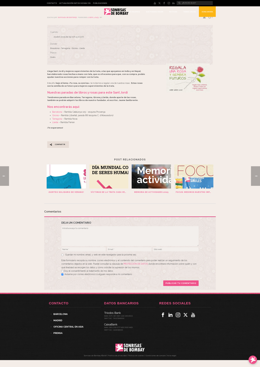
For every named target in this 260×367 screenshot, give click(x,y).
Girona (55, 115)
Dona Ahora (207, 12)
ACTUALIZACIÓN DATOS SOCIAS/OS (75, 3)
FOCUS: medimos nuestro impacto (195, 192)
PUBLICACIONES (100, 3)
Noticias (173, 12)
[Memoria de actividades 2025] (151, 176)
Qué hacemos (133, 12)
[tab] (75, 314)
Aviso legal (171, 356)
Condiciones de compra (156, 356)
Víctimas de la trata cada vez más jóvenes (109, 192)
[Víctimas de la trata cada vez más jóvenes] (108, 176)
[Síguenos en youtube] (193, 315)
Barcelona (57, 112)
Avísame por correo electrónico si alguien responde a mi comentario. (98, 274)
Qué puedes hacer (154, 12)
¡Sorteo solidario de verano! (66, 192)
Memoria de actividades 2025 (151, 192)
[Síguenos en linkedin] (170, 315)
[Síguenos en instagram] (178, 315)
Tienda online (189, 12)
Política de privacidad (117, 356)
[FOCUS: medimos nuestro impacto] (194, 176)
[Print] (204, 17)
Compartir (60, 144)
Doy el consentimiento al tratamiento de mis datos (88, 271)
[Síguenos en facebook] (163, 315)
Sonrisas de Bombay (67, 17)
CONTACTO (52, 3)
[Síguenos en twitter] (185, 315)
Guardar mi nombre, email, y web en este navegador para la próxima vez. (101, 254)
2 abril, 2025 (93, 17)
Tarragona (57, 119)
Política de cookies (136, 356)
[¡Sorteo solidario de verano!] (66, 176)
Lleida (55, 122)
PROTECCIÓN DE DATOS (136, 264)
